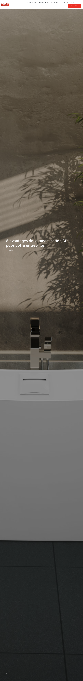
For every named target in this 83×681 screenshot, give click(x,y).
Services (41, 2)
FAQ (68, 2)
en (80, 2)
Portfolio (49, 2)
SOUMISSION (74, 6)
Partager (11, 250)
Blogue (56, 2)
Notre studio (31, 2)
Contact (74, 2)
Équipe (63, 2)
